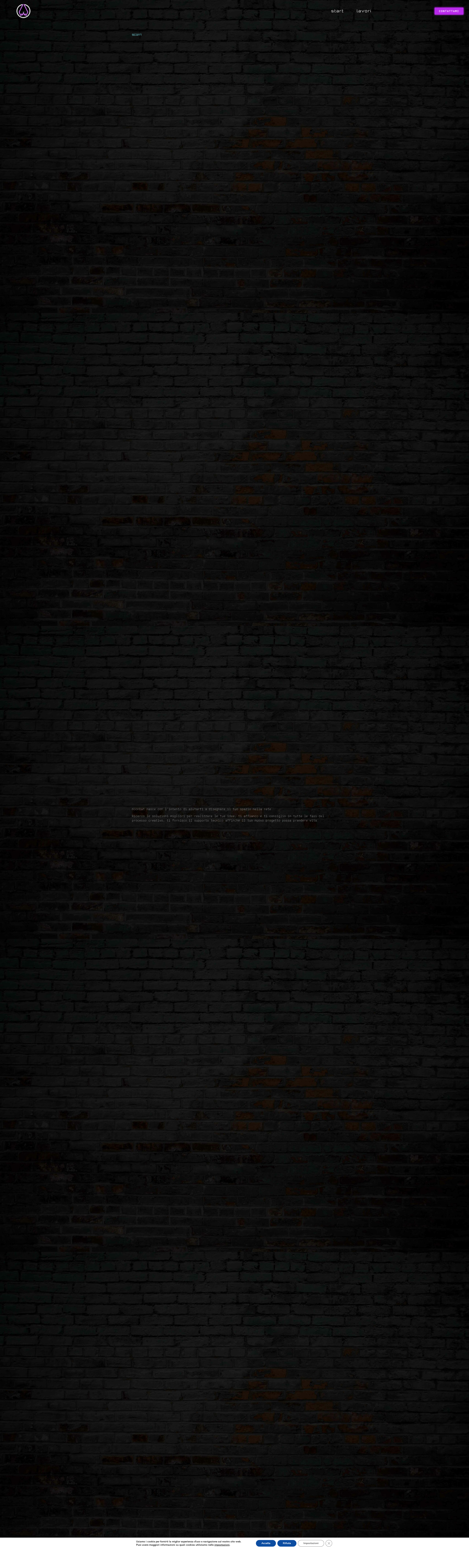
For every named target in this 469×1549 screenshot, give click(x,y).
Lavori (364, 11)
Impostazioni (311, 1543)
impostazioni (222, 1545)
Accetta (265, 1543)
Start (337, 11)
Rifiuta (287, 1543)
